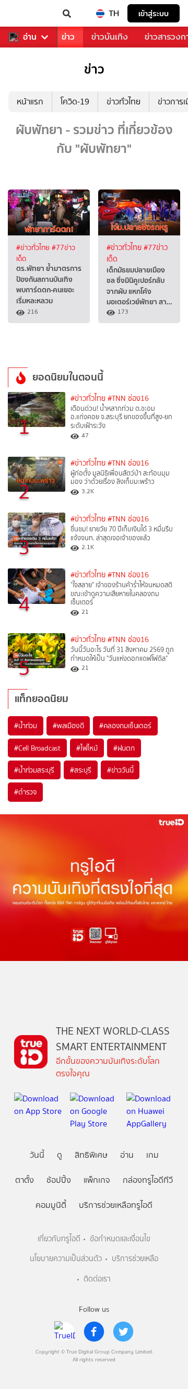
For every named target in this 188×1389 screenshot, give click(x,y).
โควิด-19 (75, 102)
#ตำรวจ (25, 792)
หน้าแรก (30, 102)
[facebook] (94, 1331)
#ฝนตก (124, 748)
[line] (64, 1331)
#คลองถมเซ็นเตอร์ (125, 725)
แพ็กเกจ (97, 1180)
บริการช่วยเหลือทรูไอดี (115, 1205)
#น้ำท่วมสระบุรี (34, 770)
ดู (59, 1155)
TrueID (29, 13)
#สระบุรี (80, 770)
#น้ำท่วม (25, 725)
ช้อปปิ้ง (58, 1180)
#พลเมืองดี (68, 725)
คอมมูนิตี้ (51, 1205)
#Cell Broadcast (37, 748)
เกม (152, 1155)
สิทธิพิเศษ (91, 1155)
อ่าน (30, 37)
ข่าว (68, 36)
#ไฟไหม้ (87, 748)
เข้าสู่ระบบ (153, 13)
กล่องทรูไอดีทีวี (148, 1180)
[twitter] (123, 1331)
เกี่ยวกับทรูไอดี (59, 1238)
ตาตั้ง (24, 1180)
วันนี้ (37, 1155)
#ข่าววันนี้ (120, 770)
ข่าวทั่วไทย (123, 102)
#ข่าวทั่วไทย (34, 247)
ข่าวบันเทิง (109, 36)
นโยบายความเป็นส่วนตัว (66, 1258)
